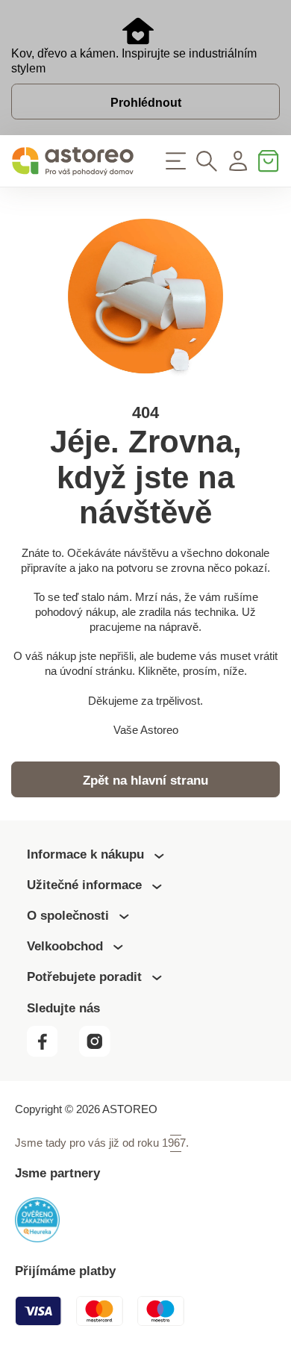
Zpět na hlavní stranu (145, 780)
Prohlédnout (145, 102)
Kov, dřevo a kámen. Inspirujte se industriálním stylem (134, 61)
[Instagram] (100, 1053)
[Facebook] (51, 1053)
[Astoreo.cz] (72, 161)
